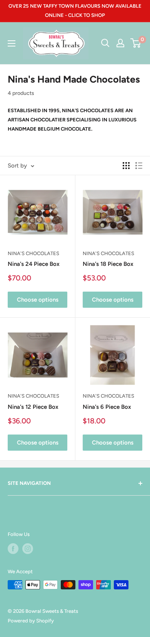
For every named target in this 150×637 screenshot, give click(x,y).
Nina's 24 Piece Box (34, 263)
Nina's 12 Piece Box (33, 406)
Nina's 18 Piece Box (108, 263)
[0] (136, 43)
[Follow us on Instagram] (27, 548)
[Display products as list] (138, 165)
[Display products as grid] (126, 165)
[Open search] (105, 43)
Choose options (37, 299)
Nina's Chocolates (33, 253)
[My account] (120, 43)
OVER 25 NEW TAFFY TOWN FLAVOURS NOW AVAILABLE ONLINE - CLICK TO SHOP (75, 10)
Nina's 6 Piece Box (107, 406)
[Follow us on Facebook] (13, 548)
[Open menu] (11, 43)
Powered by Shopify (31, 621)
